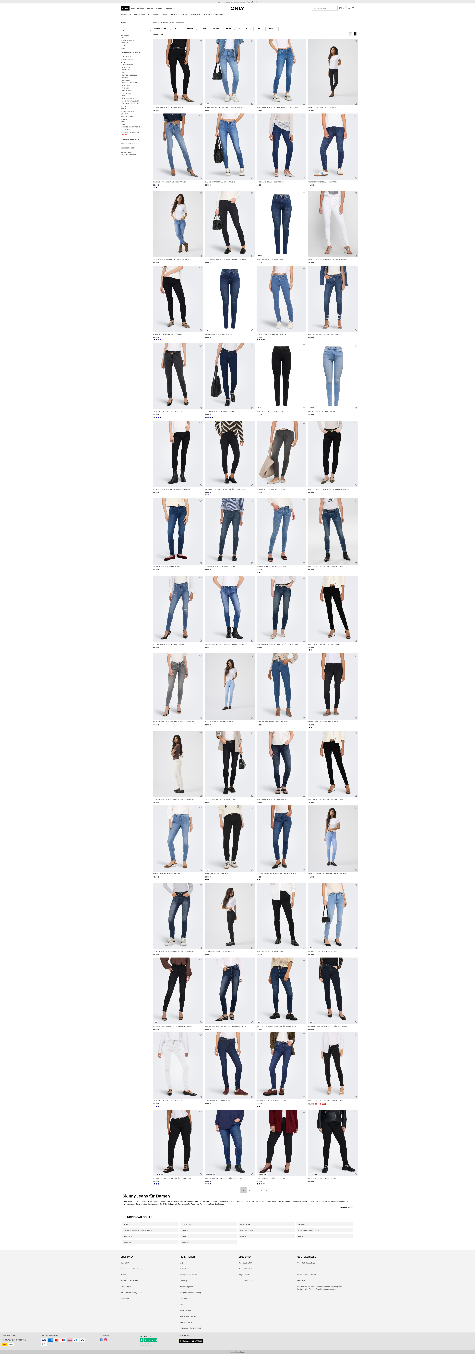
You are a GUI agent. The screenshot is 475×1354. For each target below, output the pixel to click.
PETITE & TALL (246, 1224)
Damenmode (163, 22)
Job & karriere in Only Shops (131, 1292)
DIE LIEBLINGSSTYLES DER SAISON (138, 1230)
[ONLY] (237, 9)
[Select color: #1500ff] (160, 339)
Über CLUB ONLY (245, 1263)
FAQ (181, 1263)
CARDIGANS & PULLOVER (308, 1230)
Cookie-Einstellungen (237, 1352)
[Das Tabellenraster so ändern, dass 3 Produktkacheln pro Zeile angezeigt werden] (350, 34)
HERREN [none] (159, 8)
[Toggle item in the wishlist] (201, 41)
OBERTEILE (186, 1224)
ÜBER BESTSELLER (307, 1256)
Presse (123, 1274)
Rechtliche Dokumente (129, 1280)
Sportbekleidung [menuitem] (179, 14)
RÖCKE (301, 1236)
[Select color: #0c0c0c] (156, 187)
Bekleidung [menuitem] (139, 14)
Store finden (302, 1280)
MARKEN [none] (169, 8)
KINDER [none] (150, 8)
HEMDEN (185, 1242)
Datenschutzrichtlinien (187, 1316)
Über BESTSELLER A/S (306, 1263)
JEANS (126, 1224)
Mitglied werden (244, 1274)
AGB (181, 1304)
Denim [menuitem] (164, 14)
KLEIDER (127, 1242)
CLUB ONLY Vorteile (246, 1268)
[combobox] (162, 29)
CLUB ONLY (244, 1256)
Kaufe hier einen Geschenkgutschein (134, 1268)
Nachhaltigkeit (126, 1286)
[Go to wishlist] (349, 8)
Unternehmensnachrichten (307, 1274)
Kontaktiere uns (185, 1298)
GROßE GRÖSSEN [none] (137, 8)
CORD (184, 1236)
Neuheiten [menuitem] (126, 14)
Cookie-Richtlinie (185, 1322)
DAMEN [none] (125, 8)
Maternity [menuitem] (195, 14)
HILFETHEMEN (187, 1256)
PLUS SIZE (128, 1236)
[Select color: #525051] (158, 339)
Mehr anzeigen (346, 1207)
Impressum (125, 1298)
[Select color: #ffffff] (154, 1106)
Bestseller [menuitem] (153, 14)
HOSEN (185, 1230)
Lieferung (183, 1280)
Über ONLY (127, 1256)
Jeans (172, 22)
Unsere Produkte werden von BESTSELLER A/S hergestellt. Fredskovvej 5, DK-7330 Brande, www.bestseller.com (319, 1287)
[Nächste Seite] (268, 1190)
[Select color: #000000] (154, 339)
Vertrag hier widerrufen (188, 1274)
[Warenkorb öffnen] (353, 8)
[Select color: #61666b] (262, 1184)
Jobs (299, 1268)
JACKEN (301, 1224)
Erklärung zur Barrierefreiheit (190, 1328)
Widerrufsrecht (185, 1310)
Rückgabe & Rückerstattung (190, 1292)
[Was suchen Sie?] (335, 8)
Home (155, 22)
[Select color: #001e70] (156, 339)
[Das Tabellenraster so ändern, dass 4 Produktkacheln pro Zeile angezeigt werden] (355, 34)
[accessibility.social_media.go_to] (101, 1340)
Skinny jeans (180, 22)
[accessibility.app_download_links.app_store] (197, 1343)
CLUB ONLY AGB (245, 1280)
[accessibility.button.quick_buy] (201, 103)
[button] (178, 72)
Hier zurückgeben (186, 1286)
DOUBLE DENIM (246, 1230)
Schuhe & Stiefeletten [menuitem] (213, 14)
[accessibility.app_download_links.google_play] (185, 1343)
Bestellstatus (184, 1268)
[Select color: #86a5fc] (154, 187)
